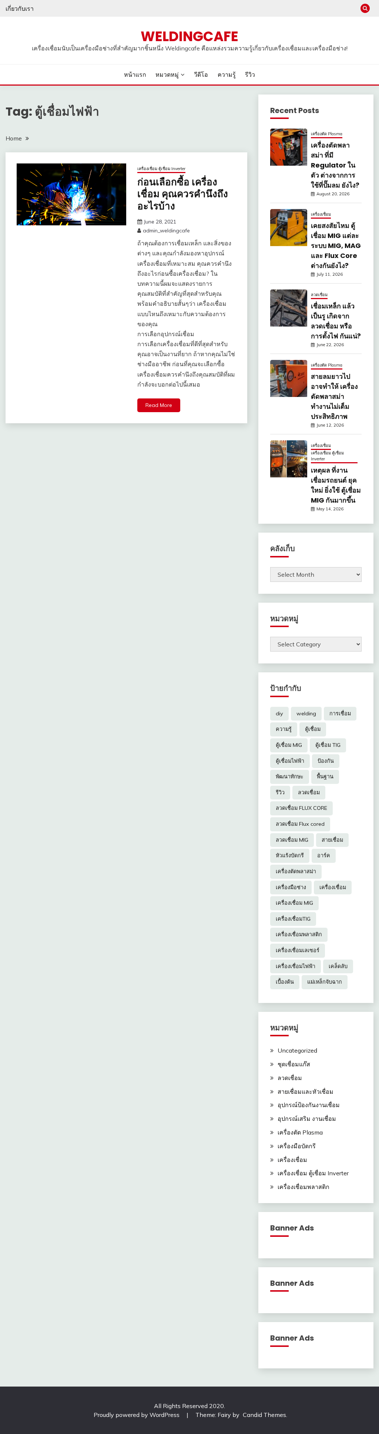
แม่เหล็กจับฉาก (324, 981)
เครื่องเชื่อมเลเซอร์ (297, 950)
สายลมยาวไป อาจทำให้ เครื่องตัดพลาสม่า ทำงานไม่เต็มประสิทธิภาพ (334, 396)
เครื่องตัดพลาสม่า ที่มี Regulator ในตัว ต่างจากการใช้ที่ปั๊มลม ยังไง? (335, 165)
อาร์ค (323, 855)
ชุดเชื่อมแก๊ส (294, 1064)
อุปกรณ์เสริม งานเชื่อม (307, 1118)
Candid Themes (264, 1414)
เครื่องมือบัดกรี (297, 1146)
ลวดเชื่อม (319, 294)
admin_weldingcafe (166, 230)
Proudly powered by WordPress (137, 1414)
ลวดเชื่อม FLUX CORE (301, 808)
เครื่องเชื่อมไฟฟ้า (295, 966)
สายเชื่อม (332, 840)
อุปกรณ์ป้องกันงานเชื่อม (309, 1105)
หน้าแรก (135, 74)
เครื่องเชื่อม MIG (294, 903)
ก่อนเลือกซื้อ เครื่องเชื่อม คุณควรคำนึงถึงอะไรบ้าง (182, 194)
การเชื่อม (340, 713)
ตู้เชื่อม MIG (289, 745)
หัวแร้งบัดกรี (290, 855)
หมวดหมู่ (167, 74)
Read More (158, 405)
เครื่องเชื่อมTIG (293, 918)
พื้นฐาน (325, 776)
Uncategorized (297, 1050)
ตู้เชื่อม (313, 729)
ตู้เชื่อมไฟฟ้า (290, 761)
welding (306, 713)
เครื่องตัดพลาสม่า (296, 871)
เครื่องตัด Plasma (326, 133)
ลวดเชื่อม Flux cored (300, 824)
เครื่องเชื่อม (321, 214)
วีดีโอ (201, 74)
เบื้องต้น (285, 981)
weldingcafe (189, 36)
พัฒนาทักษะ (289, 776)
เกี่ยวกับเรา (20, 8)
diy (279, 713)
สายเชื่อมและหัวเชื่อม (305, 1091)
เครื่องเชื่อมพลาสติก (299, 934)
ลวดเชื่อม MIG (292, 840)
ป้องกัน (326, 761)
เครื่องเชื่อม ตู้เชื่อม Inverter (161, 168)
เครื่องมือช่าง (291, 887)
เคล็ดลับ (338, 966)
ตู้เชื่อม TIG (328, 745)
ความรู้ (227, 74)
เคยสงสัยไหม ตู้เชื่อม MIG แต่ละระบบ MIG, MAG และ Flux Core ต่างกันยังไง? (336, 245)
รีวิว (250, 74)
